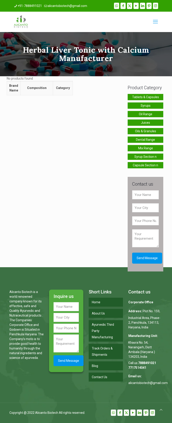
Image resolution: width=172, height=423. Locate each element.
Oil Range (145, 114)
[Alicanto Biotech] (21, 22)
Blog (95, 366)
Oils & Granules (145, 131)
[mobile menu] (155, 22)
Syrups (145, 105)
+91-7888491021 (29, 6)
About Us (98, 313)
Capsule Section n (145, 165)
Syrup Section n (145, 156)
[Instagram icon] (155, 6)
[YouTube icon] (136, 6)
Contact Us (99, 377)
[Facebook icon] (123, 6)
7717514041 (137, 367)
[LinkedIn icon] (142, 6)
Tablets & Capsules (145, 97)
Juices (145, 122)
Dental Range (145, 139)
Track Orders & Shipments (102, 351)
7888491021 (147, 363)
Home (96, 302)
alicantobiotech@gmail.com (67, 6)
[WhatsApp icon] (116, 6)
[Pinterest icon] (149, 6)
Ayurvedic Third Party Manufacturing (103, 331)
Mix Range (145, 148)
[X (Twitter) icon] (129, 6)
